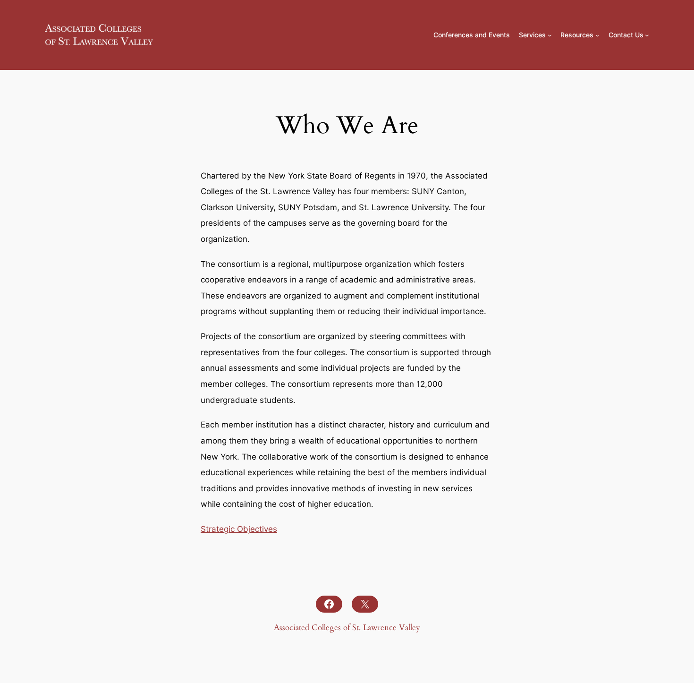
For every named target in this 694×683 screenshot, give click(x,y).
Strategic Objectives (239, 529)
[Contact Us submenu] (647, 35)
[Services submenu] (550, 35)
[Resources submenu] (597, 35)
